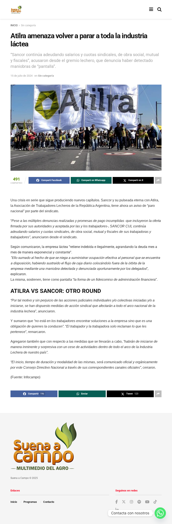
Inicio (13, 501)
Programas (30, 501)
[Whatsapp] (160, 513)
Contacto (48, 501)
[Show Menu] (151, 9)
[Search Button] (159, 9)
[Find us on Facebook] (116, 502)
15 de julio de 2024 (21, 75)
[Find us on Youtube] (147, 502)
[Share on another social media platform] (158, 180)
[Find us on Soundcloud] (139, 502)
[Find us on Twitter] (124, 501)
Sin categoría (28, 25)
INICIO (14, 25)
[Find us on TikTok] (155, 501)
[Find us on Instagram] (131, 502)
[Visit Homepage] (16, 9)
